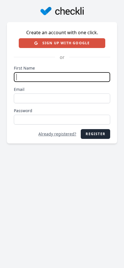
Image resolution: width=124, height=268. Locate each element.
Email (19, 89)
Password (23, 110)
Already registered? (57, 134)
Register (95, 133)
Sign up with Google (66, 43)
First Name (24, 68)
